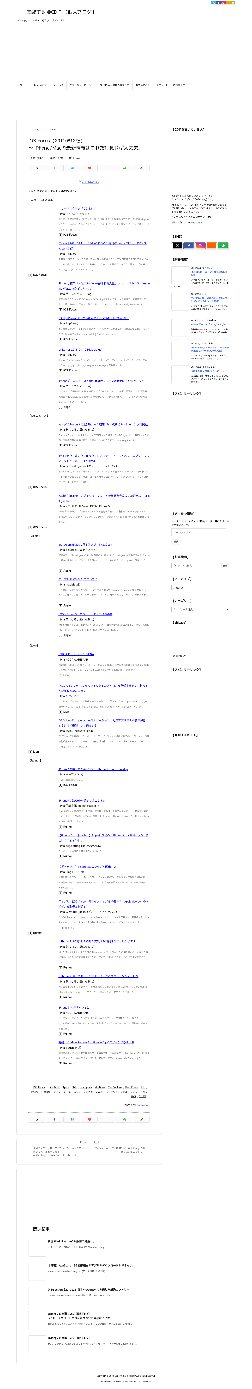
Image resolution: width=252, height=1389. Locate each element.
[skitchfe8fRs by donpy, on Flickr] (89, 182)
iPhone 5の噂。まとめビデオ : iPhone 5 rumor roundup (93, 769)
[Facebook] (218, 2)
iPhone (35, 1091)
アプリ (57, 1091)
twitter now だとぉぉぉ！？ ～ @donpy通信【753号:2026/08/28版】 (210, 349)
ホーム (35, 129)
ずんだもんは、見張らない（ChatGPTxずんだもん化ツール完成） (209, 300)
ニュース (103, 1091)
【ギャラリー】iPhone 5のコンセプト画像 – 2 (87, 866)
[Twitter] (213, 2)
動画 (133, 1096)
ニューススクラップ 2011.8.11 (77, 208)
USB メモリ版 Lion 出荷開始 (76, 654)
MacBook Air (115, 1087)
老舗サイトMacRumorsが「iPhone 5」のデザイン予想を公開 (96, 1042)
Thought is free (144, 1381)
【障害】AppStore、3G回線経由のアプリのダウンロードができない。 (91, 1265)
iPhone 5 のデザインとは (74, 1007)
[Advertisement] (126, 104)
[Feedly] (233, 2)
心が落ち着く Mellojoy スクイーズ (208, 370)
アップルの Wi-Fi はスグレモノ (77, 579)
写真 (143, 1091)
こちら (199, 222)
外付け (142, 1096)
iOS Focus (50, 129)
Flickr (74, 1087)
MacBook (100, 1087)
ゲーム (67, 1091)
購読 (176, 541)
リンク (134, 1091)
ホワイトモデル (119, 1091)
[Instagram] (223, 2)
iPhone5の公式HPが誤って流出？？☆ (81, 800)
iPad (143, 1087)
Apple (66, 1087)
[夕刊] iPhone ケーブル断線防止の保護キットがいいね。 (93, 318)
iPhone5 (46, 1091)
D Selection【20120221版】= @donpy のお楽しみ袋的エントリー (88, 1289)
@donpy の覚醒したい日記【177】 (69, 1338)
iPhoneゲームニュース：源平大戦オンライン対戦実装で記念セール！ (101, 381)
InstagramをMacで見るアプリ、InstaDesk (85, 544)
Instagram (86, 1087)
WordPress (131, 1087)
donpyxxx (142, 1105)
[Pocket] (89, 168)
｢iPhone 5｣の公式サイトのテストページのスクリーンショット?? (98, 976)
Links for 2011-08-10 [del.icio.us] (80, 349)
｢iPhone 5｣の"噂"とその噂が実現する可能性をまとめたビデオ (96, 941)
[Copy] (141, 168)
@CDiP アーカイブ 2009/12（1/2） (209, 324)
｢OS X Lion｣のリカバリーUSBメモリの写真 (85, 614)
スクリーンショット (84, 1091)
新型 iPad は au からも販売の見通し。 (71, 1241)
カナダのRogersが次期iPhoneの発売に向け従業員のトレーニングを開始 (103, 424)
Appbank (55, 1087)
